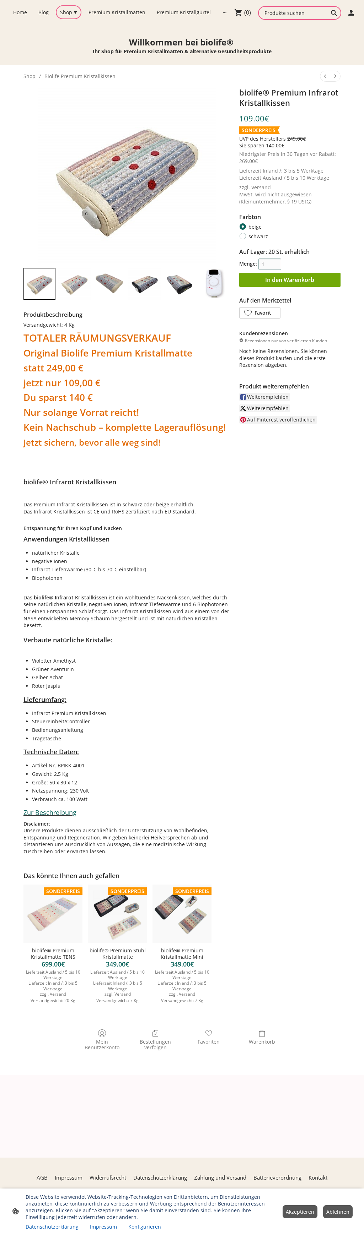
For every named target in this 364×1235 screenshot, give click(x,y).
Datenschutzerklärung (52, 1226)
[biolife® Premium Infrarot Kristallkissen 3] (144, 284)
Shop (29, 76)
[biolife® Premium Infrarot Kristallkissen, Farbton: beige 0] (39, 284)
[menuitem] (325, 76)
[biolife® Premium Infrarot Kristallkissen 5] (214, 284)
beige (255, 226)
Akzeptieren (300, 1211)
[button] (259, 313)
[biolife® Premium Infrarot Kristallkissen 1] (74, 284)
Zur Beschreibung (49, 812)
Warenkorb (262, 1041)
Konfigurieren (144, 1226)
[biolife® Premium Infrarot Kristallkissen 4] (180, 284)
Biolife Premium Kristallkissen (80, 76)
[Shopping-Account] (351, 13)
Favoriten (209, 1041)
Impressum (103, 1226)
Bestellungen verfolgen (155, 1044)
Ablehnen (337, 1211)
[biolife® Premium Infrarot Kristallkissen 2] (109, 284)
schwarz (258, 236)
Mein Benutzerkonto (102, 1044)
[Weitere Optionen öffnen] (224, 12)
